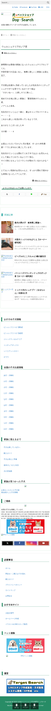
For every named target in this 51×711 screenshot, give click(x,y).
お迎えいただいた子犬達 (10, 490)
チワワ (6, 357)
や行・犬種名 (9, 417)
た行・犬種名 (9, 393)
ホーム (5, 35)
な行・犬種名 (9, 399)
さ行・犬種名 (9, 387)
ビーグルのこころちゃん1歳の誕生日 (30, 256)
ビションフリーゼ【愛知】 (14, 327)
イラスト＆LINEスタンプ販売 (16, 624)
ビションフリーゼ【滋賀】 (14, 333)
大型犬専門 (9, 613)
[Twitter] (7, 194)
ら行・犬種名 (9, 423)
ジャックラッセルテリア (13, 339)
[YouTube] (43, 543)
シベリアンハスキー (11, 351)
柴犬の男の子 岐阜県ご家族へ (28, 222)
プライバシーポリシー (13, 585)
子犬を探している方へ (12, 447)
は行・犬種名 (9, 405)
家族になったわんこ (19, 35)
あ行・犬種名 (9, 375)
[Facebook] (19, 194)
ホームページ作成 (12, 618)
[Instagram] (31, 543)
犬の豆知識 (8, 471)
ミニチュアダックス (11, 345)
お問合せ (8, 596)
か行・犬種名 (9, 381)
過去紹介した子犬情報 (9, 492)
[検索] (48, 2)
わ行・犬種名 (9, 429)
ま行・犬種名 (9, 411)
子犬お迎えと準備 (10, 459)
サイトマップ (10, 590)
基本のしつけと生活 (11, 465)
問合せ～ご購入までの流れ (15, 574)
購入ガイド (8, 453)
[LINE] (31, 194)
